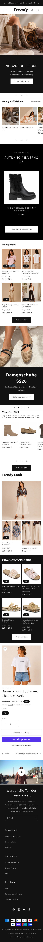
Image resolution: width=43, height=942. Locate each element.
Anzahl (4, 718)
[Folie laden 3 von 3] (24, 407)
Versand (10, 705)
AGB (6, 888)
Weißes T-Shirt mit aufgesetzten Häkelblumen (30, 272)
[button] (4, 10)
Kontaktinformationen (18, 937)
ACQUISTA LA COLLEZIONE (21, 229)
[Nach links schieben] (16, 140)
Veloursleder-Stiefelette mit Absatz (9, 443)
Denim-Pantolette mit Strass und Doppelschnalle (31, 587)
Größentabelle (10, 842)
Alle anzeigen (36, 101)
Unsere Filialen (10, 868)
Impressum (30, 937)
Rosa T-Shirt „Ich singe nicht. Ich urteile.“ (11, 272)
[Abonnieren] (35, 818)
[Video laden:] (21, 772)
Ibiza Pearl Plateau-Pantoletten (8, 621)
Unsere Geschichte (12, 862)
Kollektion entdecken (22, 397)
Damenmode (25, 127)
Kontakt (8, 847)
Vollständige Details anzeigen (27, 754)
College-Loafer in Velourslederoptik (25, 443)
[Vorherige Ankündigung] (4, 3)
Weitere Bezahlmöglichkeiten (21, 745)
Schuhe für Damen (10, 127)
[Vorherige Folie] (16, 95)
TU (5, 713)
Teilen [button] (7, 754)
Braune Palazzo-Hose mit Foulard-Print (30, 306)
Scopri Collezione (21, 81)
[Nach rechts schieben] (26, 140)
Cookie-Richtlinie (11, 899)
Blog (6, 873)
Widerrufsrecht (36, 929)
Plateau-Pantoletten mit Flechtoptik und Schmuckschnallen (30, 622)
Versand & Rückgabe (12, 836)
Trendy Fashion (12, 929)
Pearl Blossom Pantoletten (10, 586)
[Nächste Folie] (26, 95)
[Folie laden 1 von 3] (18, 407)
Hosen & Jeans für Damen (30, 549)
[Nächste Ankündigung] (38, 3)
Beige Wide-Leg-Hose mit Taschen (10, 306)
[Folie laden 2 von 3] (21, 407)
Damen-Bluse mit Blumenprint (7, 544)
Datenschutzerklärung (13, 894)
